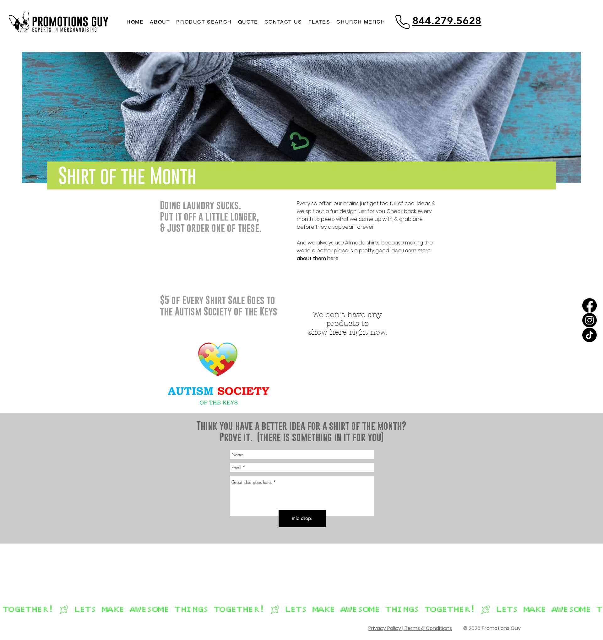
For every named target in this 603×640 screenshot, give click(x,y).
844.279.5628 (446, 20)
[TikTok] (589, 335)
